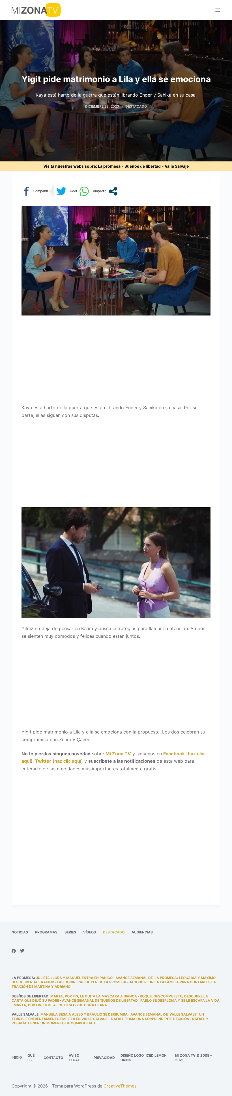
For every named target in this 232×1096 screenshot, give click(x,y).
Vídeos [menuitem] (89, 932)
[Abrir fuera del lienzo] (217, 9)
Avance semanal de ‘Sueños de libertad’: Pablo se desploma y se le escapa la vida (141, 1000)
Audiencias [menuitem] (142, 932)
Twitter (43, 761)
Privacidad (104, 1058)
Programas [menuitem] (46, 932)
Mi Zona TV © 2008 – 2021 (193, 1057)
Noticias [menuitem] (20, 932)
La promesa (109, 166)
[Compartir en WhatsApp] (92, 191)
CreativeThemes (120, 1086)
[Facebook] (14, 951)
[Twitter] (22, 951)
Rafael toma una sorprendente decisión (150, 1019)
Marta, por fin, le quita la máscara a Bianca (93, 996)
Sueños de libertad (142, 166)
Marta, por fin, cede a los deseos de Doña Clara (60, 1005)
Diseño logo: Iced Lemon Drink (144, 1057)
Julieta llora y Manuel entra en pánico (74, 978)
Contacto (53, 1058)
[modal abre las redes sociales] (113, 191)
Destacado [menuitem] (113, 932)
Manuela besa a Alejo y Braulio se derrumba (84, 1014)
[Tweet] (67, 191)
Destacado (136, 106)
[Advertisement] (116, 362)
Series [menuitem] (70, 932)
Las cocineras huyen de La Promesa (91, 982)
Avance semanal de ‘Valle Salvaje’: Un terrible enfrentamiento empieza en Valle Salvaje (108, 1016)
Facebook (174, 753)
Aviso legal (74, 1057)
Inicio (17, 1057)
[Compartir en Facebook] (35, 191)
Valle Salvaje (177, 166)
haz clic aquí (67, 761)
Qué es (31, 1057)
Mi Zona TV (118, 753)
